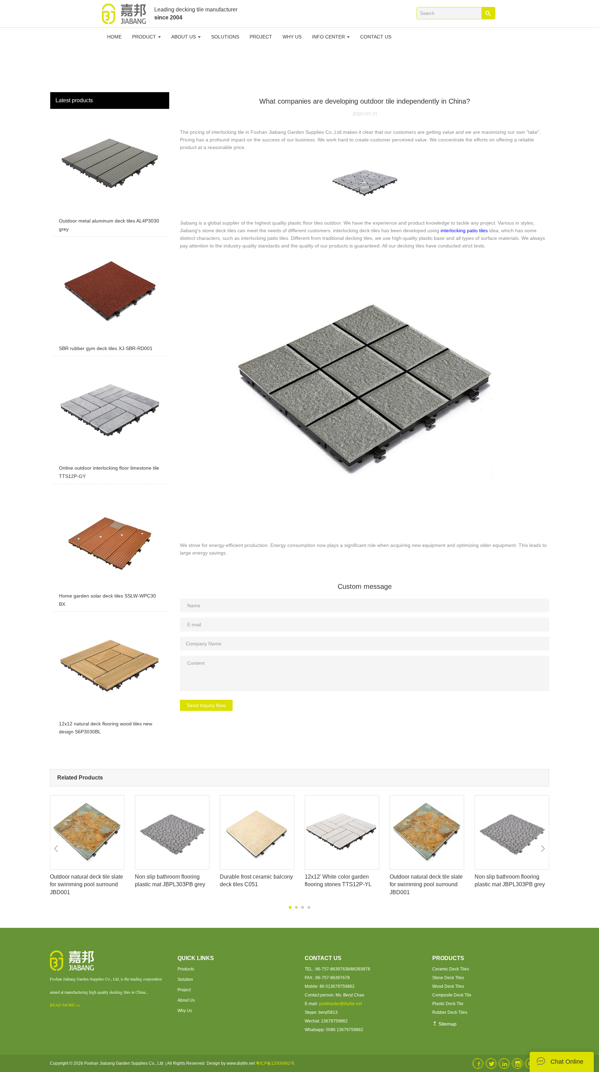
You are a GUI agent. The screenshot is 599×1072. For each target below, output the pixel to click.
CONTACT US (375, 37)
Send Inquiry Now (206, 705)
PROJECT (261, 37)
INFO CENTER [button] (329, 37)
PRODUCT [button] (144, 37)
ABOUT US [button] (184, 37)
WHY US (292, 37)
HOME (114, 37)
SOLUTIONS (225, 37)
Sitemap (447, 1024)
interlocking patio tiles (464, 230)
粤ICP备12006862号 (275, 1063)
